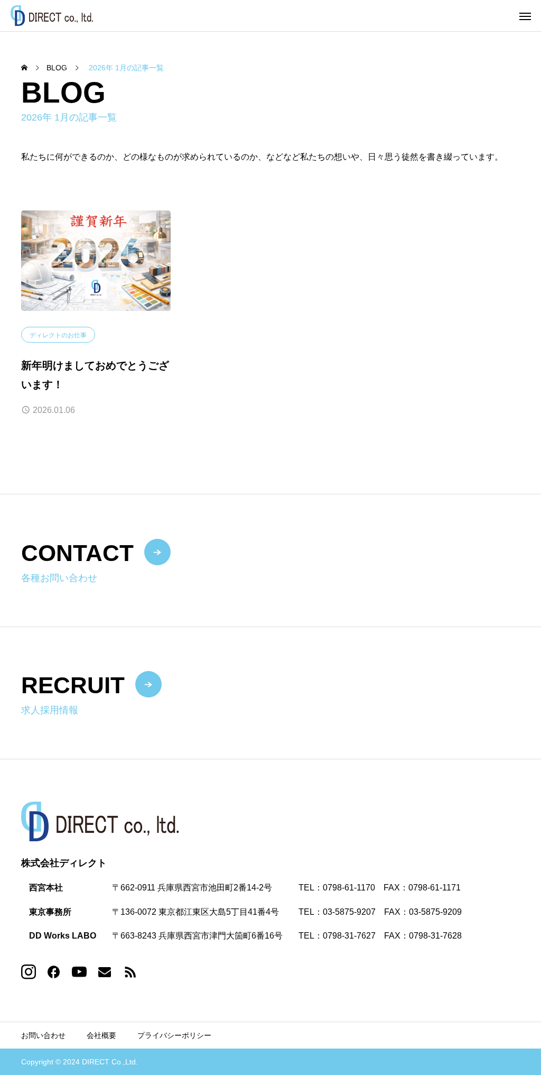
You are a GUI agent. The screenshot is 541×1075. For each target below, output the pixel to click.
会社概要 (101, 1035)
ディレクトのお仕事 (58, 335)
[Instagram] (28, 971)
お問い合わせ (43, 1035)
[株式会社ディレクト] (52, 15)
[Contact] (104, 971)
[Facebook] (53, 971)
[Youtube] (79, 971)
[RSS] (130, 971)
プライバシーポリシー (174, 1035)
